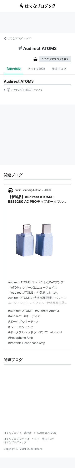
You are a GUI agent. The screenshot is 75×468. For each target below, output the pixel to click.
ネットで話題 (36, 69)
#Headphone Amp (20, 337)
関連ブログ (59, 69)
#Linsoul (56, 332)
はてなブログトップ (15, 442)
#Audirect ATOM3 (20, 310)
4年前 (47, 190)
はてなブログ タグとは (16, 438)
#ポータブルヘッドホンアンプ (28, 332)
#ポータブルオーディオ (23, 321)
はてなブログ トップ (19, 38)
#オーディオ (32, 316)
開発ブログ (48, 438)
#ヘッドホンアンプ (20, 327)
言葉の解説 (13, 69)
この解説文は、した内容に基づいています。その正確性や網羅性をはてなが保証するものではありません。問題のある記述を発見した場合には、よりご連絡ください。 (23, 90)
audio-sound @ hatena (28, 190)
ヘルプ (35, 438)
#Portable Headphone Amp (26, 343)
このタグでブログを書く (55, 59)
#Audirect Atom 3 (47, 310)
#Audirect (14, 316)
